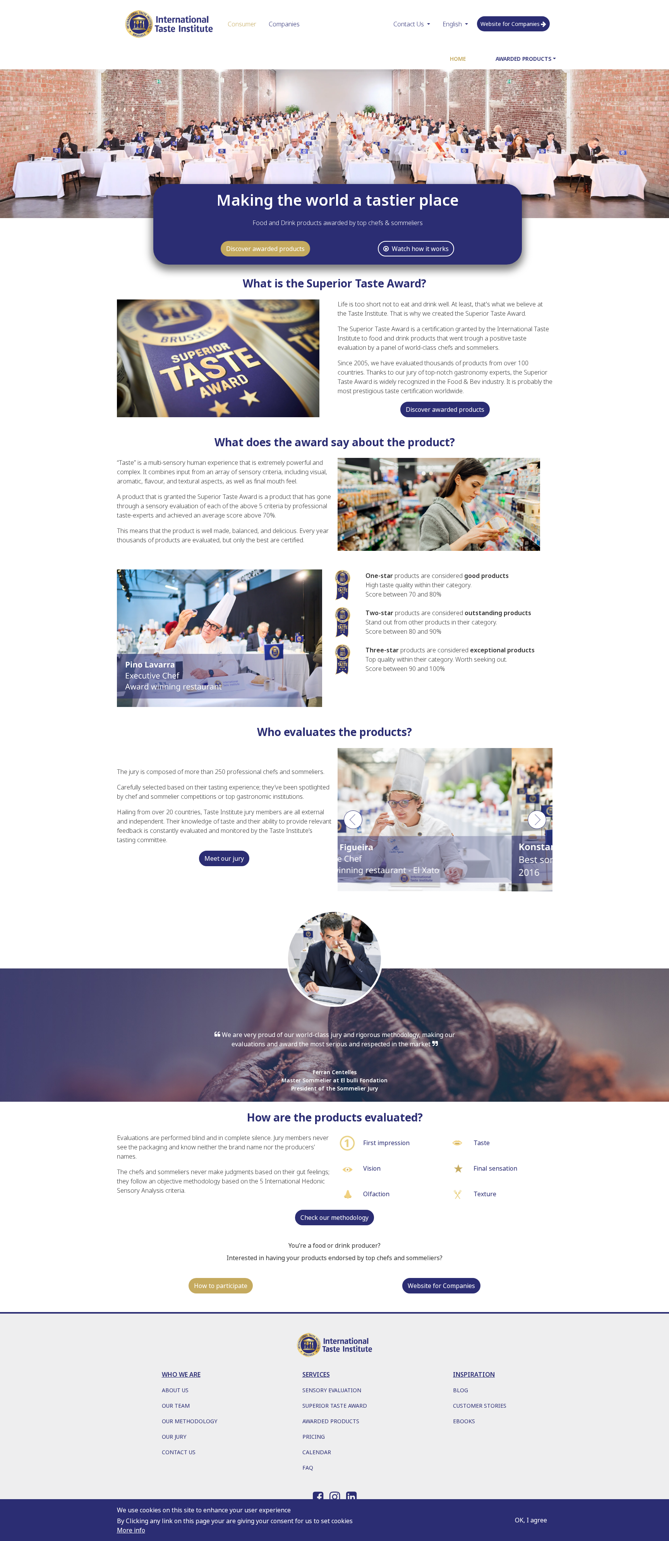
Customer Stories (479, 1405)
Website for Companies (510, 24)
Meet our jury (224, 858)
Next (537, 823)
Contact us (179, 1452)
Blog (460, 1390)
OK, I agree (531, 1520)
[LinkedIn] (351, 1495)
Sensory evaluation (331, 1390)
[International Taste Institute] (169, 23)
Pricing (313, 1436)
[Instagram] (334, 1495)
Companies (284, 24)
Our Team (176, 1405)
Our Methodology (189, 1421)
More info (131, 1530)
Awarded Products (523, 58)
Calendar (316, 1452)
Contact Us (408, 24)
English (452, 24)
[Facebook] (318, 1495)
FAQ (307, 1467)
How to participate (220, 1285)
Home (458, 58)
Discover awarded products (265, 248)
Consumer (242, 24)
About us (175, 1390)
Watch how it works (420, 248)
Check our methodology (334, 1217)
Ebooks (464, 1421)
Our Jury (174, 1436)
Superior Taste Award (334, 1405)
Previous (353, 823)
